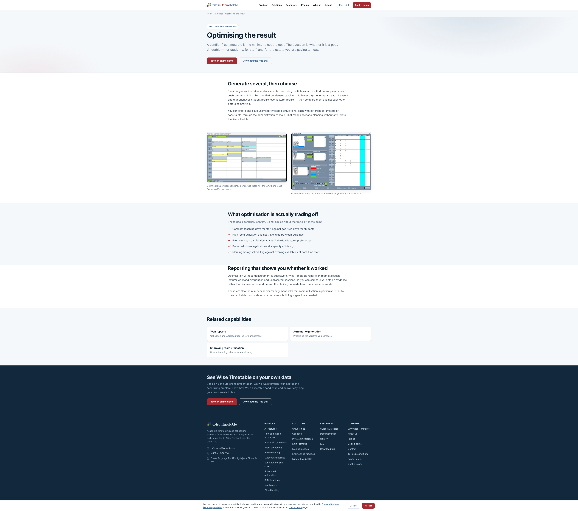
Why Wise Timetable (359, 428)
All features (270, 428)
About (328, 5)
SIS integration (272, 480)
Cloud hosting (271, 490)
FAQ (322, 444)
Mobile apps (270, 485)
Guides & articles (329, 428)
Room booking (272, 452)
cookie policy (295, 507)
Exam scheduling (273, 447)
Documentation (328, 433)
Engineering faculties (303, 454)
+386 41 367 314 (220, 453)
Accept (368, 506)
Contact (352, 449)
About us (352, 433)
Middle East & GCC (302, 459)
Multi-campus (299, 444)
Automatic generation (275, 442)
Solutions (277, 5)
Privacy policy (355, 459)
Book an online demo (221, 60)
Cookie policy (355, 464)
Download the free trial (255, 60)
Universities (298, 428)
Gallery (324, 439)
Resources (291, 5)
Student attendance (274, 457)
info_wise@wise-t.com (223, 448)
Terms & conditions (358, 454)
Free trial (344, 5)
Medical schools (300, 449)
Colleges (297, 433)
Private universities (302, 439)
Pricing (305, 5)
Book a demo (362, 5)
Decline (353, 506)
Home (210, 13)
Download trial (328, 449)
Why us (317, 5)
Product (263, 5)
